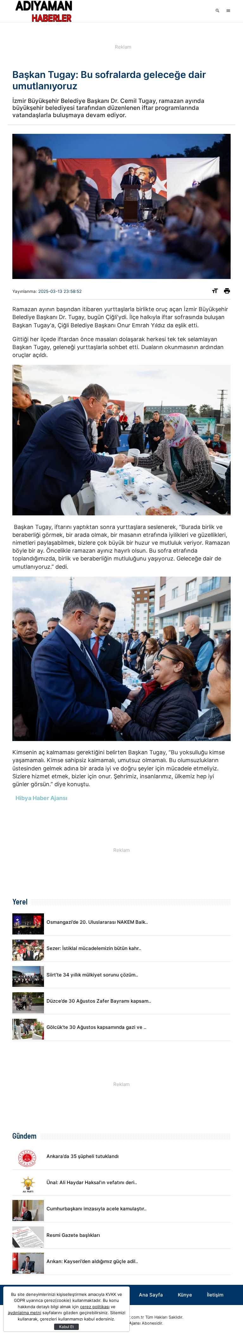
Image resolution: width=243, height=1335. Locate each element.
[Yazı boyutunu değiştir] (215, 292)
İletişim (215, 1295)
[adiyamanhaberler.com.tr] (44, 11)
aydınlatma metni (24, 1312)
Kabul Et (66, 1326)
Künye (185, 1295)
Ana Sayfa (151, 1295)
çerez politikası (94, 1306)
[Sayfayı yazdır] (227, 292)
